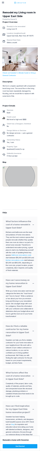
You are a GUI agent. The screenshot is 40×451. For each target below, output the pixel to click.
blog (12, 424)
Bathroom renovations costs (21, 255)
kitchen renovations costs (15, 260)
